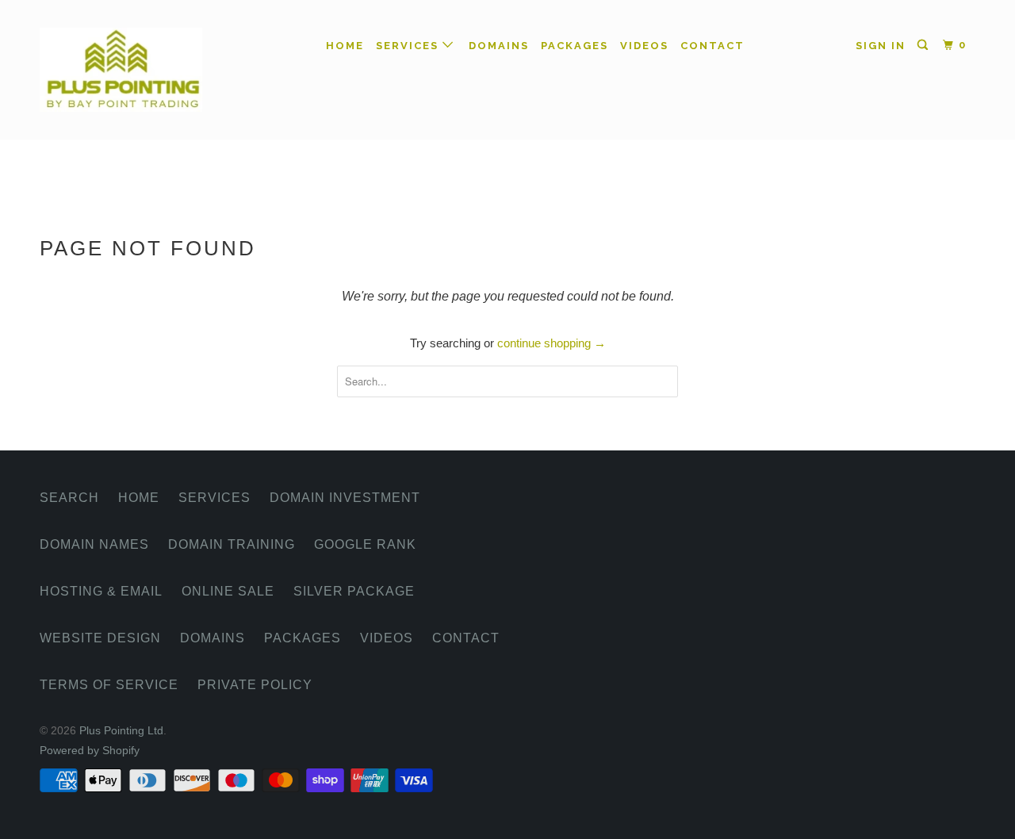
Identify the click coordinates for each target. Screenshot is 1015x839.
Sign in (881, 46)
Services (409, 46)
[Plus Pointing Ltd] (121, 70)
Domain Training (231, 544)
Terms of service (109, 685)
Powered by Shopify (90, 750)
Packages (574, 46)
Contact (712, 46)
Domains (499, 46)
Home (345, 46)
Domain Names (94, 544)
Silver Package (354, 591)
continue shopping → (551, 343)
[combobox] (507, 381)
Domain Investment (345, 497)
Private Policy (254, 685)
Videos (644, 46)
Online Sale (228, 591)
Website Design (100, 638)
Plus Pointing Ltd (121, 730)
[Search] (924, 45)
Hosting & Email (101, 591)
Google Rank (365, 544)
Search (69, 497)
